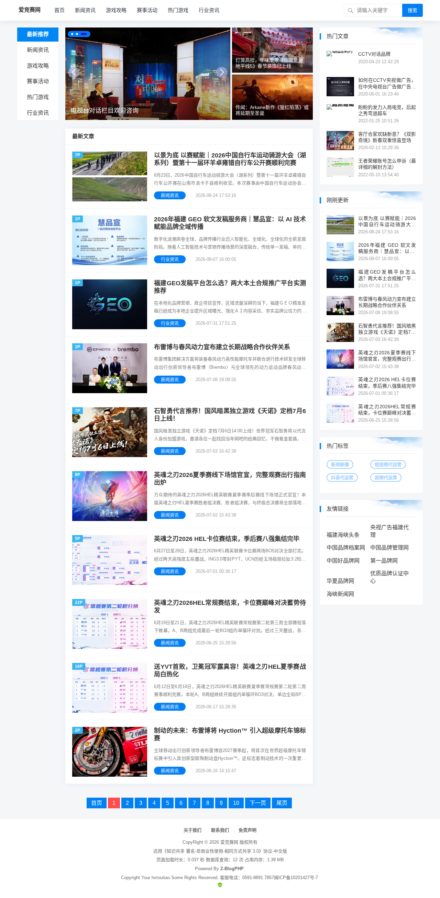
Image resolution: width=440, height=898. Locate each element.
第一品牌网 (384, 561)
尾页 (281, 803)
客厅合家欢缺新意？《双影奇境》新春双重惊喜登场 (387, 137)
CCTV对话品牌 (374, 54)
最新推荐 (38, 34)
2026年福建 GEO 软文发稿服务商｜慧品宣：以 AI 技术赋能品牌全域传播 (230, 223)
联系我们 (220, 830)
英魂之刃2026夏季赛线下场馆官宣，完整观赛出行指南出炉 (230, 479)
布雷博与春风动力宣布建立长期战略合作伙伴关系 (222, 347)
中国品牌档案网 (346, 548)
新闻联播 (340, 464)
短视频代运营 (388, 464)
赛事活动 (147, 10)
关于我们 (192, 830)
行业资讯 (209, 10)
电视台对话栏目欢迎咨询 (104, 110)
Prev (73, 72)
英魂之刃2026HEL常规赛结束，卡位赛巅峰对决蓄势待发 (230, 606)
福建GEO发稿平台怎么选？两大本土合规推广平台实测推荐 (230, 287)
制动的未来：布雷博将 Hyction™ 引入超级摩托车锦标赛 (230, 734)
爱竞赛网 (229, 842)
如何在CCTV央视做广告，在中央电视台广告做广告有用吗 (387, 83)
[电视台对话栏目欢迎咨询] (147, 73)
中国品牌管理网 (389, 548)
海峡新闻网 (340, 594)
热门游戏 (178, 10)
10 (236, 803)
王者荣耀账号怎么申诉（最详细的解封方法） (387, 164)
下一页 (258, 803)
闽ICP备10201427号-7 (296, 877)
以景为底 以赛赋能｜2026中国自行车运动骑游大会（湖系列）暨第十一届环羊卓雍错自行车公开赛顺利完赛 (230, 159)
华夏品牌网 (340, 581)
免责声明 (247, 830)
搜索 (412, 10)
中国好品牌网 (343, 561)
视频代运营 (386, 477)
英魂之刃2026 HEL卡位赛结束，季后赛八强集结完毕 (226, 538)
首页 (59, 10)
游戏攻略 (116, 10)
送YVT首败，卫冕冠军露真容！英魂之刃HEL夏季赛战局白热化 (230, 670)
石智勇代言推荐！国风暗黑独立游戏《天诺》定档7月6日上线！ (230, 415)
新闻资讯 (85, 10)
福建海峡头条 (343, 535)
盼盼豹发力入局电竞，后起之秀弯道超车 (387, 110)
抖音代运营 (342, 477)
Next (222, 72)
